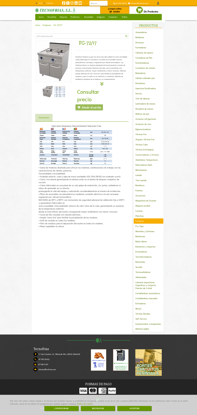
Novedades (88, 17)
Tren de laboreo (142, 98)
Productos (75, 17)
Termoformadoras (143, 256)
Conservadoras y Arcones (147, 154)
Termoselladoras (142, 272)
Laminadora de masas (145, 103)
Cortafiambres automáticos (147, 293)
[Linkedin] (76, 3)
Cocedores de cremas (145, 67)
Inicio (40, 3)
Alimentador (140, 277)
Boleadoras (140, 73)
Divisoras (139, 42)
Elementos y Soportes (145, 246)
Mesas (138, 308)
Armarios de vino (143, 124)
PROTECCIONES (142, 329)
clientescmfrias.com (139, 3)
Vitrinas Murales (142, 313)
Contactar (49, 3)
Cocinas (139, 210)
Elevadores (140, 83)
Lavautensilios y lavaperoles (148, 323)
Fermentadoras (142, 62)
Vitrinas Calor (141, 144)
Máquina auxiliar (142, 205)
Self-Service (141, 318)
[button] (158, 3)
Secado (138, 267)
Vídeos (124, 17)
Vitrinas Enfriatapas (144, 149)
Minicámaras (141, 170)
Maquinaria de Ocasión (145, 200)
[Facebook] (63, 3)
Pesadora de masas (144, 108)
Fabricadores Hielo (143, 164)
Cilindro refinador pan (145, 78)
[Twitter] (67, 3)
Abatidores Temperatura (146, 159)
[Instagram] (72, 3)
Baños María (141, 241)
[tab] (44, 117)
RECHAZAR (98, 408)
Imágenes (101, 17)
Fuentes (139, 190)
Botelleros (140, 185)
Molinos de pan (142, 113)
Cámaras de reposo (144, 52)
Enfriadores (140, 303)
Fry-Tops (139, 226)
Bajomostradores (143, 129)
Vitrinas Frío (140, 134)
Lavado (138, 175)
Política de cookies (85, 404)
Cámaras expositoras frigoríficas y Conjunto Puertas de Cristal (145, 285)
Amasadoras (141, 32)
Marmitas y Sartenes (144, 231)
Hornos (138, 93)
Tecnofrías (51, 17)
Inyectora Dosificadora (145, 88)
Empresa (63, 17)
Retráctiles (140, 261)
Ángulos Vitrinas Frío (144, 139)
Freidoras (139, 221)
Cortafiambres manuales (146, 298)
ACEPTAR (134, 408)
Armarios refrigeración (145, 118)
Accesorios (140, 195)
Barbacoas (140, 236)
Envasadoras (141, 251)
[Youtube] (80, 3)
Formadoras (140, 47)
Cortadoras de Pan (143, 57)
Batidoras (139, 37)
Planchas (139, 215)
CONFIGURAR (61, 408)
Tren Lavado (140, 180)
